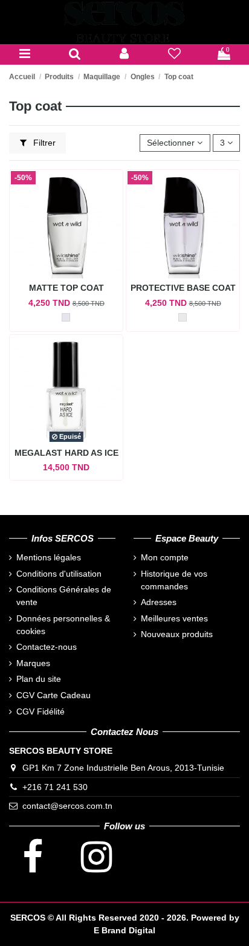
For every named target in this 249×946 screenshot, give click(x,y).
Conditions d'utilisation (59, 573)
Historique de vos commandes (174, 580)
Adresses (158, 602)
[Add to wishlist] (74, 269)
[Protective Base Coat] (182, 317)
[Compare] (52, 269)
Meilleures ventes (174, 618)
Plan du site (38, 679)
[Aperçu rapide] (65, 285)
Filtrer (43, 142)
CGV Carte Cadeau (53, 695)
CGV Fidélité (40, 711)
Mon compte (165, 557)
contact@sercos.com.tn (67, 806)
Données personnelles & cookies (63, 625)
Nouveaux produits (177, 634)
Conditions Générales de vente (63, 596)
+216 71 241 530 (55, 787)
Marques (33, 663)
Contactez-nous (46, 647)
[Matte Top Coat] (66, 317)
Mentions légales (48, 557)
